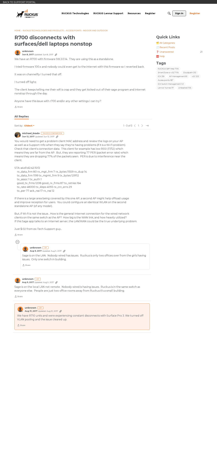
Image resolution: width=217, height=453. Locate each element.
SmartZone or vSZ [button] (168, 72)
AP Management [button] (178, 76)
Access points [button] (165, 80)
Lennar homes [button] (166, 88)
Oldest (28, 125)
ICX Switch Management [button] (171, 84)
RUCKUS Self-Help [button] (168, 68)
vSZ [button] (195, 76)
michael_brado (31, 133)
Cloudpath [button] (189, 72)
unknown (28, 51)
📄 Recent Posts (165, 47)
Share (18, 107)
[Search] (169, 13)
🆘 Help (160, 56)
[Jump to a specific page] (147, 125)
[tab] (22, 116)
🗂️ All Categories (165, 43)
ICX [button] (161, 76)
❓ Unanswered (179, 51)
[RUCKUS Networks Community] (27, 13)
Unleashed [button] (184, 88)
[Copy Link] (56, 54)
